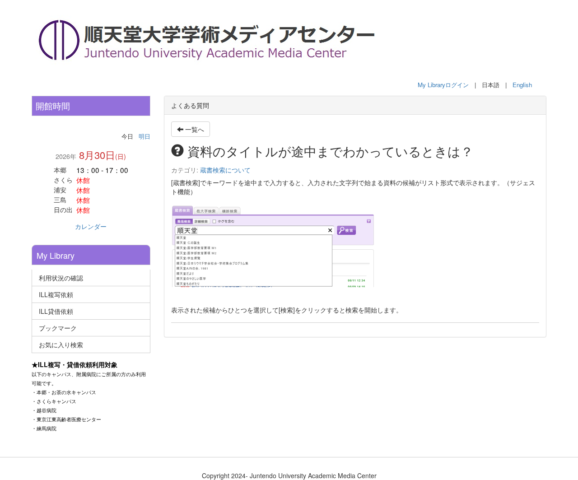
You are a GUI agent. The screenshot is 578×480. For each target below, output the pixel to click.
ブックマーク (58, 327)
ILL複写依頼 (56, 294)
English (522, 84)
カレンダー (91, 226)
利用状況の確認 (61, 277)
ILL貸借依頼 (56, 311)
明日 (144, 136)
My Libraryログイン (443, 84)
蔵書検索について (225, 169)
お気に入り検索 (61, 344)
